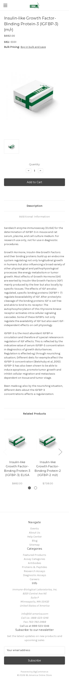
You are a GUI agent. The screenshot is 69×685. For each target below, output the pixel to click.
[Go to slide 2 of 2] (35, 487)
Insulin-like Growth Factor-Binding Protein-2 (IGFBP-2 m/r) (47, 468)
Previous (5, 452)
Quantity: (34, 164)
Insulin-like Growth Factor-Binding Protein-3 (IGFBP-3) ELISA (17, 468)
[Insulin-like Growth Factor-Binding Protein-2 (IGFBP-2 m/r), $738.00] (47, 440)
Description (34, 205)
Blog (34, 540)
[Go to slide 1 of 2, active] (29, 487)
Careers (34, 579)
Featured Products (34, 555)
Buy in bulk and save (33, 47)
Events (34, 528)
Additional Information (34, 216)
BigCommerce (40, 671)
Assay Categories (34, 559)
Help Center (34, 536)
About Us (34, 532)
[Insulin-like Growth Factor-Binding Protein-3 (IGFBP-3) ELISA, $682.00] (17, 440)
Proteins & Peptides (34, 567)
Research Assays (34, 571)
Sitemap (34, 544)
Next (60, 452)
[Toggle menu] (5, 5)
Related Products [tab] (34, 413)
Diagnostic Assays (34, 575)
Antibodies (34, 563)
